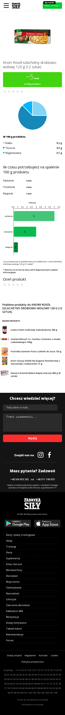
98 (15, 692)
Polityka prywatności (32, 661)
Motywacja (12, 617)
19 (60, 670)
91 (47, 688)
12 (39, 670)
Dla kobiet (12, 576)
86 (32, 688)
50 (38, 679)
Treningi (11, 546)
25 (20, 674)
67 (32, 683)
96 (9, 692)
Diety (9, 552)
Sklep (9, 540)
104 (38, 692)
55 (53, 679)
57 (59, 679)
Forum (9, 640)
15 (48, 670)
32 (41, 674)
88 (38, 688)
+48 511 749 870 (45, 479)
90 (44, 688)
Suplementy (13, 558)
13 (42, 670)
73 (50, 683)
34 (47, 674)
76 (59, 683)
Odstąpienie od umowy (33, 704)
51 (41, 679)
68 (35, 683)
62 (17, 683)
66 (29, 683)
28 (29, 674)
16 (51, 670)
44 (20, 679)
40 (8, 679)
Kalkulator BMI (14, 611)
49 (35, 679)
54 (50, 679)
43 (17, 679)
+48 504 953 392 (19, 479)
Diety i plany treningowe (20, 535)
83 (23, 688)
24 (17, 674)
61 (14, 683)
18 (57, 670)
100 (21, 692)
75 (56, 683)
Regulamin (30, 655)
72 (47, 683)
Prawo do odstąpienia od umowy (32, 699)
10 (33, 670)
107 (51, 692)
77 (5, 688)
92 (50, 688)
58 (5, 683)
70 (41, 683)
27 (26, 674)
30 (35, 674)
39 (5, 679)
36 (53, 674)
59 (8, 683)
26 (23, 674)
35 (50, 674)
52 (44, 679)
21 (8, 674)
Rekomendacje (14, 634)
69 (38, 683)
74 (53, 683)
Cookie (54, 655)
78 (8, 688)
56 (56, 679)
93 (53, 688)
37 (56, 674)
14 (45, 670)
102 (30, 692)
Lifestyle (11, 599)
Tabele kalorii (14, 628)
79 (11, 688)
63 (20, 683)
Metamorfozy (14, 570)
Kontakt (43, 655)
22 (11, 674)
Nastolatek (12, 593)
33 (44, 674)
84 (26, 688)
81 (17, 688)
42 (14, 679)
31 (38, 674)
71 (44, 683)
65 (26, 683)
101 (26, 692)
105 (43, 692)
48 (32, 679)
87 (35, 688)
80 (14, 688)
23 (14, 674)
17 (54, 670)
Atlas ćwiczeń (14, 564)
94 (56, 688)
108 (55, 692)
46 (26, 679)
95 (59, 688)
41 (11, 679)
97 (12, 692)
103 (34, 692)
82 (20, 688)
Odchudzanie (13, 587)
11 (36, 670)
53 (47, 679)
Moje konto (13, 581)
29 (32, 674)
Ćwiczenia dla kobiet (18, 605)
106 (47, 692)
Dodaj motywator (16, 622)
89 (41, 688)
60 (11, 683)
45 (23, 679)
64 (23, 683)
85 (29, 688)
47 (29, 679)
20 (5, 674)
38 (59, 674)
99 (18, 692)
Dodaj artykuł (14, 655)
